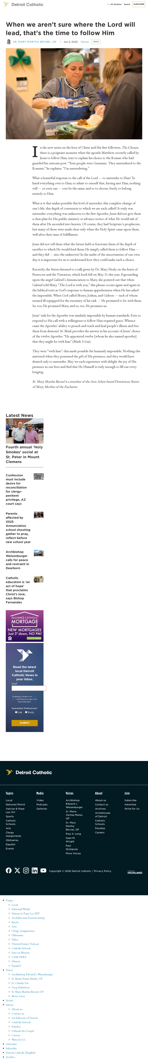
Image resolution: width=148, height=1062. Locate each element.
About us (100, 800)
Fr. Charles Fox (20, 983)
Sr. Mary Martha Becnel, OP (34, 41)
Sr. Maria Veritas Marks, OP (74, 815)
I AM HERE (19, 957)
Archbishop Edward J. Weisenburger (74, 804)
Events (10, 848)
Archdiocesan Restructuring (28, 918)
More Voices (73, 853)
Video (40, 800)
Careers (99, 832)
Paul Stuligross (72, 847)
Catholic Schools (11, 822)
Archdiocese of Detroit (102, 815)
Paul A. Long (73, 833)
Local (9, 800)
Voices (85, 41)
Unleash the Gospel (23, 1031)
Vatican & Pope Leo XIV (15, 810)
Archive (10, 1057)
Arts (8, 828)
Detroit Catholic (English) (20, 1052)
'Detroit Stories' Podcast (25, 944)
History (16, 961)
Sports (10, 816)
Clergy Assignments (13, 834)
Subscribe (138, 4)
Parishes (100, 828)
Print (96, 42)
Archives (100, 808)
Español (10, 844)
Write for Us (131, 808)
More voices (18, 996)
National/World (15, 804)
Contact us (101, 804)
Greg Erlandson (21, 987)
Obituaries (12, 840)
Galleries (41, 808)
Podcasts (41, 804)
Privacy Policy (102, 871)
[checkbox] (25, 712)
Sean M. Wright (70, 840)
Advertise (130, 804)
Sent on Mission (21, 952)
